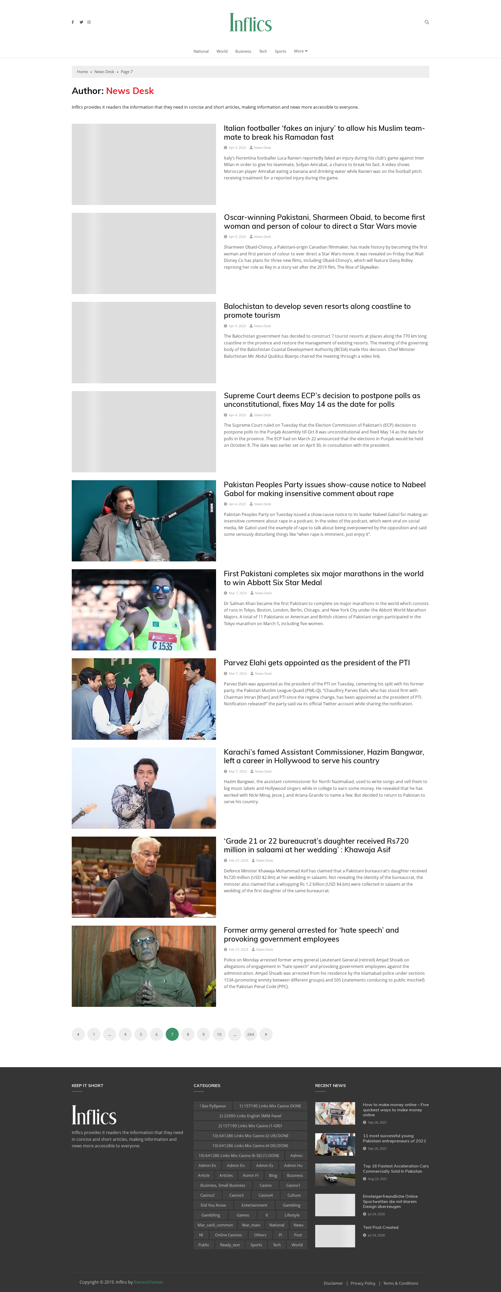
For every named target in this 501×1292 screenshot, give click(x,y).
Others (260, 1234)
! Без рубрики (213, 1105)
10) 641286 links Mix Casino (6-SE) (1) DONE (239, 1155)
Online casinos (228, 1234)
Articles (226, 1175)
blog (273, 1175)
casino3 (236, 1195)
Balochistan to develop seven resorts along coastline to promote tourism (317, 311)
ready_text (230, 1244)
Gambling (291, 1205)
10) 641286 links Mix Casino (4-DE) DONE (250, 1145)
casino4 (266, 1195)
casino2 (207, 1195)
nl (201, 1234)
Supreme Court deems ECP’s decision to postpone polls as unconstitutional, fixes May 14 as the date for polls (322, 400)
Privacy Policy (363, 1283)
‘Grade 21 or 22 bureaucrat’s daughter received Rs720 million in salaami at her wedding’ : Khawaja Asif (316, 845)
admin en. (236, 1165)
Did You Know (213, 1205)
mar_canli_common (215, 1225)
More (299, 51)
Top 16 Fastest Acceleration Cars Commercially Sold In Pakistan (396, 1168)
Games (243, 1215)
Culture (294, 1195)
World (222, 51)
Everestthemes (148, 1282)
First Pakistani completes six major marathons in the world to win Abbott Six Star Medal (324, 578)
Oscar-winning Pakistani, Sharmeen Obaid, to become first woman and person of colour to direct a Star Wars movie (324, 222)
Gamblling (210, 1215)
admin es (264, 1165)
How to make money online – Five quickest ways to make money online (396, 1109)
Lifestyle (292, 1215)
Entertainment (254, 1205)
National (201, 51)
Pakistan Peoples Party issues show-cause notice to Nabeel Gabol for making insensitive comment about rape (325, 489)
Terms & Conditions (400, 1283)
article (204, 1175)
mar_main (251, 1225)
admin (296, 1155)
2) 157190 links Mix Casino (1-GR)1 (250, 1125)
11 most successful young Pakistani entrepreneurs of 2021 (394, 1138)
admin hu (293, 1165)
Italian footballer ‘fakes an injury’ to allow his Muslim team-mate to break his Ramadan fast (324, 133)
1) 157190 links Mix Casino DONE (270, 1105)
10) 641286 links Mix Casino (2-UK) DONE (250, 1135)
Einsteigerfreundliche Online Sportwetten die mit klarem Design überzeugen (390, 1201)
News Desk (262, 147)
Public (203, 1244)
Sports (280, 51)
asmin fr (251, 1175)
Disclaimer (333, 1283)
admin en (207, 1165)
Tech (263, 51)
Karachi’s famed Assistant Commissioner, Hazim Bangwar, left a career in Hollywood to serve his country (324, 756)
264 (250, 1034)
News (298, 1225)
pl (280, 1234)
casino (266, 1185)
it (267, 1215)
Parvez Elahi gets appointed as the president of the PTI (318, 662)
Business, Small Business (222, 1185)
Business (243, 51)
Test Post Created (380, 1227)
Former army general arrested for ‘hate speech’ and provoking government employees (311, 934)
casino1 (293, 1185)
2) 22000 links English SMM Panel (250, 1115)
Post (298, 1234)
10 (219, 1034)
